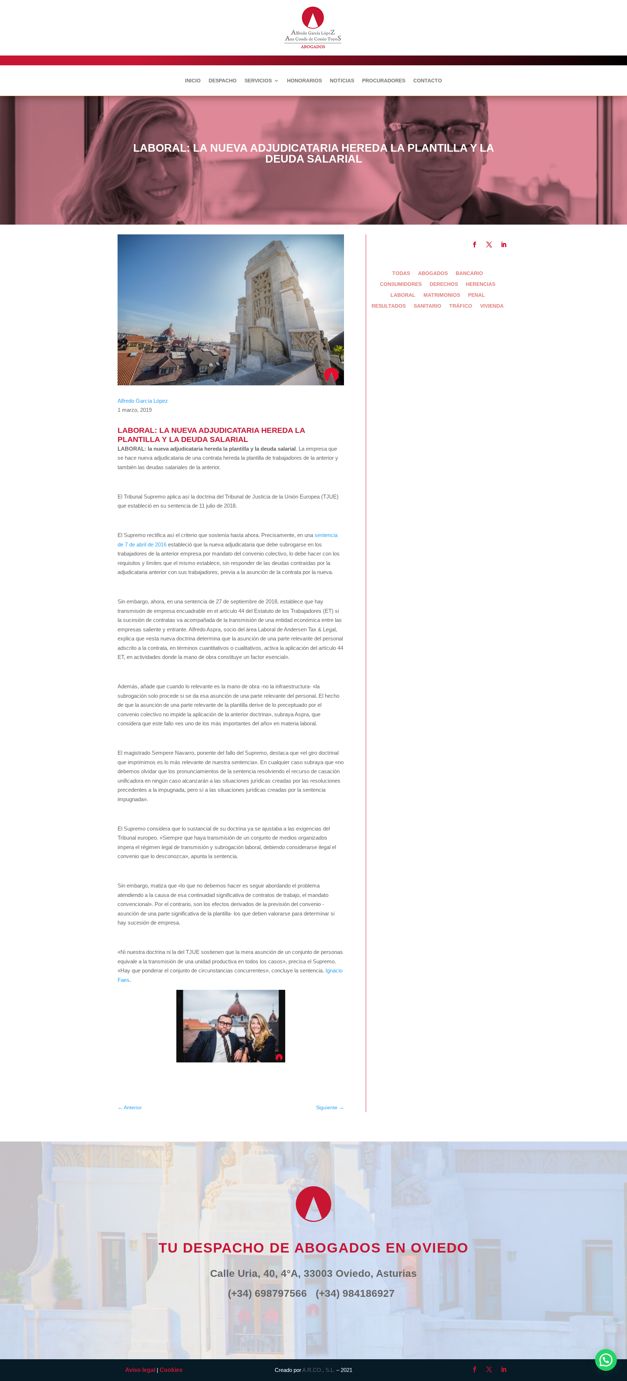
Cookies (171, 1370)
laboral (402, 295)
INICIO (193, 80)
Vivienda (492, 306)
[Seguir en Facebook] (474, 244)
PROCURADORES (383, 80)
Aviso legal (140, 1370)
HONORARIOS (304, 80)
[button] (606, 1360)
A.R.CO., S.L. (318, 1370)
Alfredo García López (143, 401)
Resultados (389, 306)
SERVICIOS (258, 80)
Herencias (480, 284)
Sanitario (427, 306)
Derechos (444, 284)
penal (476, 295)
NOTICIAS (342, 80)
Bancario (469, 273)
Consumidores (401, 284)
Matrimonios (441, 295)
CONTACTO (427, 80)
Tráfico (460, 306)
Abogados (433, 273)
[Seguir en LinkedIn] (503, 244)
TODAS (401, 273)
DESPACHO (223, 80)
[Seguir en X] (489, 244)
